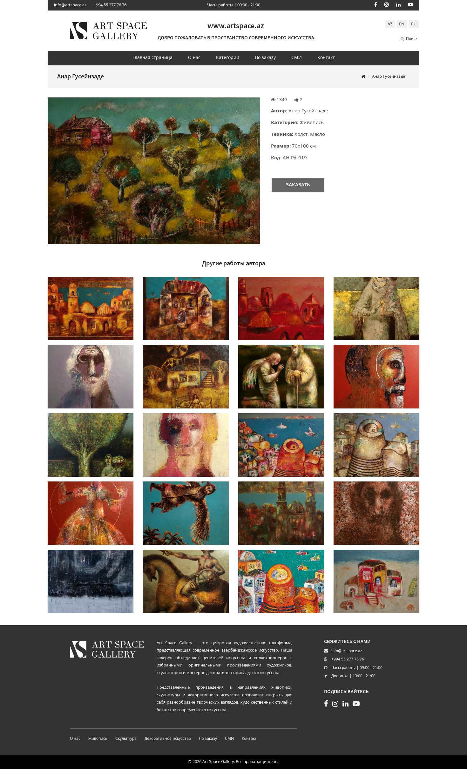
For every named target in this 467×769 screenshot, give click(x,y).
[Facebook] (375, 4)
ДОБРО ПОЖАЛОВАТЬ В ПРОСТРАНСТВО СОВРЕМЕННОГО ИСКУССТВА (236, 37)
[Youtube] (410, 4)
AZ (390, 24)
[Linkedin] (398, 4)
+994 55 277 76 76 (110, 5)
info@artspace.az (70, 5)
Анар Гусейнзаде (388, 77)
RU (413, 24)
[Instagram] (386, 4)
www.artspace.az (235, 25)
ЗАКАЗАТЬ (298, 185)
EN (401, 24)
